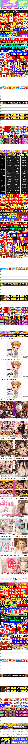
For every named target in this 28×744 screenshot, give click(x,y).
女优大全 (17, 181)
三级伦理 (9, 163)
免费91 (16, 184)
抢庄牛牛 (17, 173)
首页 (2, 578)
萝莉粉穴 (17, 187)
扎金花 (16, 176)
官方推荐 (3, 175)
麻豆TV (17, 179)
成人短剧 (24, 190)
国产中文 (9, 190)
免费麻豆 (9, 187)
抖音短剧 (9, 179)
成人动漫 (24, 160)
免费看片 (9, 184)
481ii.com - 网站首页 (12, 11)
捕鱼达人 (9, 173)
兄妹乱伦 (17, 190)
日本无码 (24, 157)
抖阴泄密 (24, 187)
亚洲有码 (9, 160)
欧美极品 (17, 160)
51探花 (24, 179)
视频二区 (3, 164)
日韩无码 (24, 192)
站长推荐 (3, 169)
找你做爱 (24, 168)
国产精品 (9, 157)
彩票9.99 (9, 176)
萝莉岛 (24, 181)
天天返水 (24, 176)
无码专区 (3, 186)
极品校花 (9, 192)
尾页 (14, 580)
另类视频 (24, 165)
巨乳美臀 (24, 163)
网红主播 (17, 157)
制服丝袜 (17, 165)
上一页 (7, 578)
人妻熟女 (9, 165)
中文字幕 (17, 163)
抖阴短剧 (17, 192)
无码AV (3, 180)
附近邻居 (9, 168)
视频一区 (3, 158)
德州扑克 (24, 173)
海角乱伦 (24, 184)
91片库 (9, 181)
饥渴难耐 (17, 168)
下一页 (20, 578)
